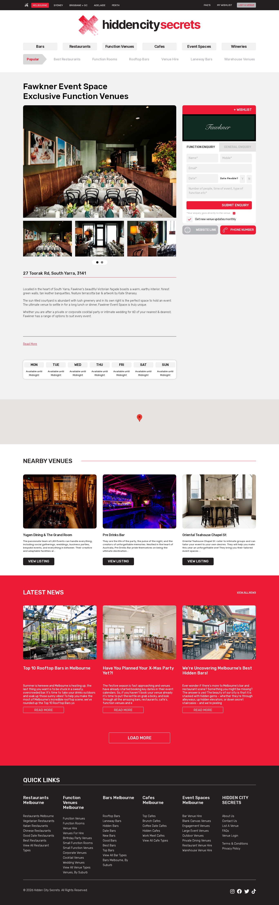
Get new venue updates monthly (215, 219)
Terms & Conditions (235, 843)
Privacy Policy (231, 848)
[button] (139, 418)
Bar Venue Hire (192, 816)
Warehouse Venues (239, 59)
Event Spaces (199, 46)
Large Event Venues (195, 831)
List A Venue (230, 826)
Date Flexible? (229, 178)
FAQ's (207, 5)
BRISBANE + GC (78, 5)
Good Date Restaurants (38, 835)
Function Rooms (104, 59)
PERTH (115, 5)
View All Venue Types (76, 867)
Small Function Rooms (78, 843)
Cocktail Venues (73, 857)
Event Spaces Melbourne (196, 800)
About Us (228, 816)
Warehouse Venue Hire (197, 850)
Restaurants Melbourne (36, 800)
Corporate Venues (75, 853)
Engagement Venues (196, 826)
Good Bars (110, 840)
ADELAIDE (99, 5)
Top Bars (108, 850)
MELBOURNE (40, 5)
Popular (33, 59)
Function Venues (119, 46)
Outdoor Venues (193, 835)
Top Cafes (149, 816)
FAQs (225, 831)
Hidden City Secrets (235, 800)
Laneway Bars (201, 59)
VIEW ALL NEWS (246, 592)
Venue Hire (170, 59)
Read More (30, 344)
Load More (140, 737)
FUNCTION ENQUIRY (201, 147)
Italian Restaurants (35, 826)
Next (170, 161)
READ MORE (43, 710)
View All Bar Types (115, 855)
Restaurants (79, 46)
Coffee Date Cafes (155, 826)
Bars (40, 46)
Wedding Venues (74, 862)
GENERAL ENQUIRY (237, 147)
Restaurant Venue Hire (197, 845)
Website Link (206, 230)
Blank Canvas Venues (196, 821)
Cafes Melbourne (153, 800)
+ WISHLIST (243, 110)
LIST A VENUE (246, 5)
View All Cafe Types (155, 840)
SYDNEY (58, 5)
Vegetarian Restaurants (38, 821)
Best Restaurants (67, 59)
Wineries (239, 46)
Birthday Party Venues (77, 838)
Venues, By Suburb (75, 872)
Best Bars (109, 845)
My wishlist (224, 5)
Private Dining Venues (196, 840)
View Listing (38, 561)
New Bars (109, 835)
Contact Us (229, 821)
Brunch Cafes (152, 821)
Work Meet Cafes (154, 835)
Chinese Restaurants (37, 831)
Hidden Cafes (151, 831)
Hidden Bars (111, 826)
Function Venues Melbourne (73, 802)
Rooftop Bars (139, 59)
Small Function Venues (78, 848)
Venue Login (230, 835)
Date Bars (109, 831)
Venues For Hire (73, 833)
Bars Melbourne (118, 797)
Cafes (159, 46)
